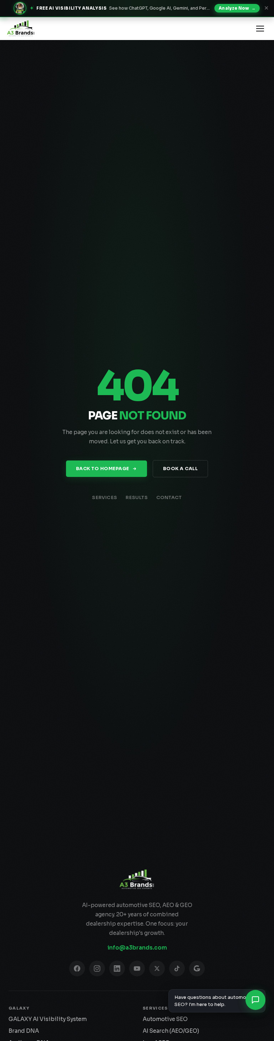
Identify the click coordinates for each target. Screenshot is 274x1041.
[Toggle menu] (260, 28)
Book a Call (180, 469)
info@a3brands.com (137, 947)
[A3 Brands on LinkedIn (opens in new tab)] (117, 968)
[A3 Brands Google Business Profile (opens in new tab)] (197, 968)
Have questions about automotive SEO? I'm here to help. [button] (214, 1000)
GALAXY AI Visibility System (48, 1019)
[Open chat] (255, 1000)
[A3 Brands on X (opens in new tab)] (157, 968)
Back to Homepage (102, 469)
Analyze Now (237, 8)
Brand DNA (24, 1030)
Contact (169, 497)
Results (137, 497)
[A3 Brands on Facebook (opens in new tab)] (77, 968)
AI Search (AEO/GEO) (171, 1030)
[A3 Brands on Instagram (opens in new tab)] (97, 968)
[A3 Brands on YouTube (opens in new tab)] (137, 968)
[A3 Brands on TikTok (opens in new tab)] (177, 968)
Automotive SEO (165, 1019)
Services (104, 497)
